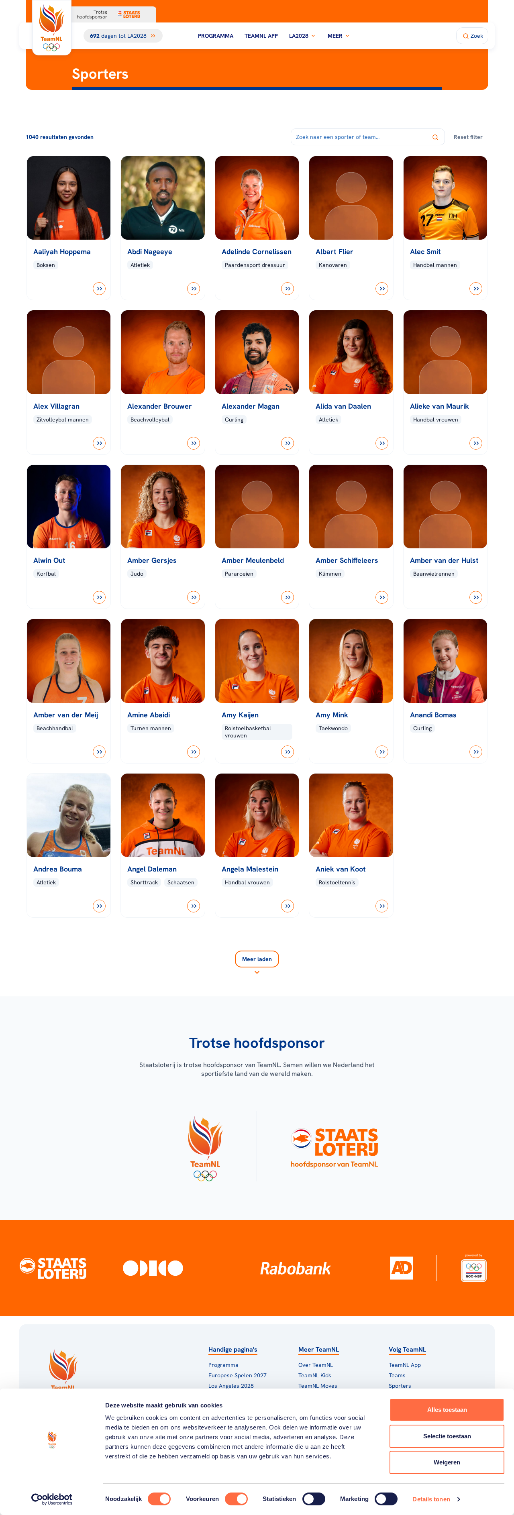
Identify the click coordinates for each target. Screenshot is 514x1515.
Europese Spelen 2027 (237, 1375)
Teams (397, 1375)
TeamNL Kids (314, 1375)
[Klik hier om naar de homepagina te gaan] (52, 28)
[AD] (401, 1268)
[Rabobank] (295, 1268)
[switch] (236, 1499)
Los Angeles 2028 (231, 1385)
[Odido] (153, 1268)
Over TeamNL (315, 1364)
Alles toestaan (447, 1409)
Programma (215, 35)
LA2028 (298, 35)
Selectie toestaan (447, 1436)
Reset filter (468, 137)
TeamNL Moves (317, 1385)
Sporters (400, 1385)
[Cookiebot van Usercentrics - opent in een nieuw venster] (52, 1499)
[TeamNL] (205, 1146)
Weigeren (447, 1462)
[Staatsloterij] (53, 1267)
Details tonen (431, 1499)
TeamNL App (261, 35)
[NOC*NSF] (473, 1268)
